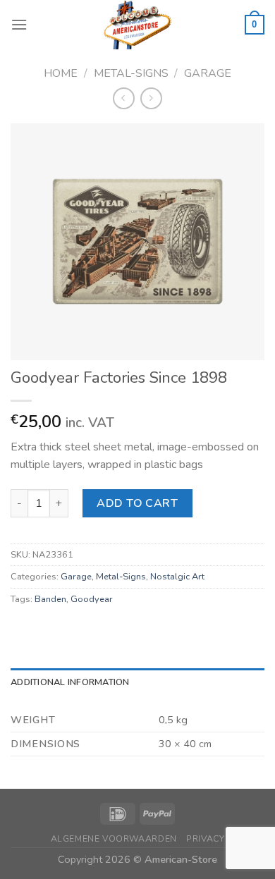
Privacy (205, 838)
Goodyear (92, 599)
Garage (207, 73)
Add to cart (137, 503)
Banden (50, 599)
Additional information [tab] (70, 682)
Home (61, 73)
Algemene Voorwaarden (114, 838)
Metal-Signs (131, 73)
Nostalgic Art (177, 576)
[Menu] (19, 24)
